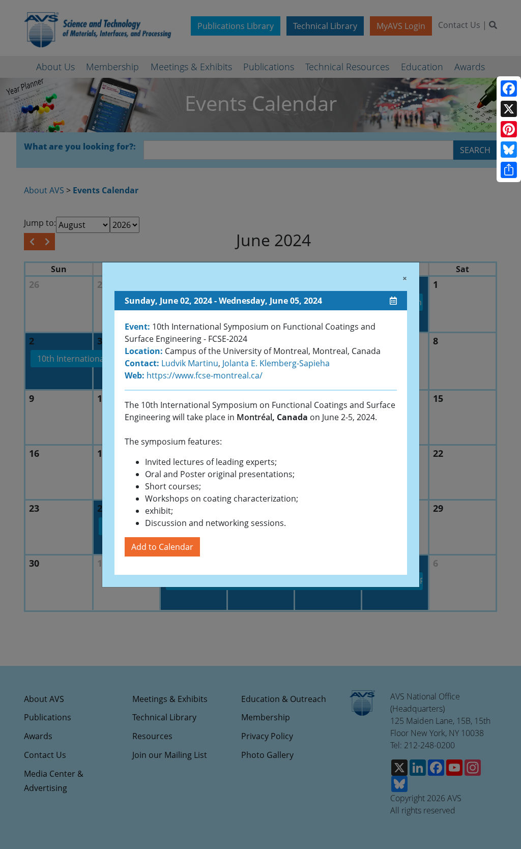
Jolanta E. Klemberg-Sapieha (276, 363)
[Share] (509, 170)
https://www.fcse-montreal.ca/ (203, 375)
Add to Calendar (162, 546)
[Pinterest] (509, 129)
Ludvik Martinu (189, 363)
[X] (509, 109)
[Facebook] (509, 88)
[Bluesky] (509, 149)
